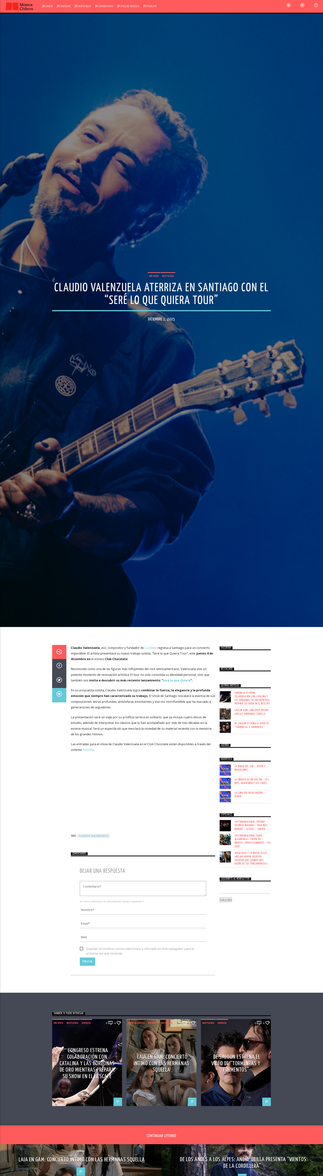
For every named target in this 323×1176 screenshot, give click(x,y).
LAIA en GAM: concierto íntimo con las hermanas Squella (252, 756)
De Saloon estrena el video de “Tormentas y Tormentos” (252, 770)
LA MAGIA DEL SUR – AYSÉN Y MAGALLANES (250, 812)
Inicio (49, 6)
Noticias (65, 6)
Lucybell (150, 692)
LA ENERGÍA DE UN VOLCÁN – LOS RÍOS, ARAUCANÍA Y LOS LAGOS (252, 826)
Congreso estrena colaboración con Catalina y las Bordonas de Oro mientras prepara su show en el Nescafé (252, 743)
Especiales (85, 6)
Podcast (152, 6)
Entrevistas (106, 6)
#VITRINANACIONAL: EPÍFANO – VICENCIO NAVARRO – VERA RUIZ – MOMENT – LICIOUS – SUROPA (252, 870)
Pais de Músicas (130, 6)
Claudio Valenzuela (93, 880)
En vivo (154, 296)
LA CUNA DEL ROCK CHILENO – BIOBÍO (250, 839)
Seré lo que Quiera (176, 725)
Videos (86, 1067)
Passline (88, 794)
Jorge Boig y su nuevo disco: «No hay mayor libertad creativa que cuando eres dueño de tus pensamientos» (251, 903)
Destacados (136, 1067)
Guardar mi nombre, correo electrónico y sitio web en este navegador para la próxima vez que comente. (140, 993)
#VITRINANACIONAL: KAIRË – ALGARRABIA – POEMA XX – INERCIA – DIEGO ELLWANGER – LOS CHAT (253, 885)
